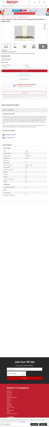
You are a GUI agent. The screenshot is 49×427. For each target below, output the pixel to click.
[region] (24, 422)
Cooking (8, 17)
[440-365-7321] (39, 2)
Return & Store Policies (12, 413)
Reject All (43, 424)
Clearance (9, 395)
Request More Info (25, 79)
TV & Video (9, 392)
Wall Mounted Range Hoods (22, 17)
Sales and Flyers (10, 407)
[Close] (47, 419)
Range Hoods (13, 17)
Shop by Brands (10, 410)
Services (9, 399)
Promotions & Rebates (12, 397)
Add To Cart (25, 70)
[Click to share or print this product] (45, 25)
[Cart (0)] (44, 2)
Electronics (9, 394)
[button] (3, 2)
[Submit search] (45, 6)
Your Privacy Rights (6, 424)
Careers (8, 402)
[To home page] (12, 2)
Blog (8, 408)
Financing (9, 403)
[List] (29, 2)
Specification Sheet (9, 137)
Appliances (4, 17)
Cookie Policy (22, 421)
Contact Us (9, 405)
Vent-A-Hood (9, 58)
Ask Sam (24, 92)
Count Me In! (24, 378)
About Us (9, 400)
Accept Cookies (34, 424)
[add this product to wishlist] (45, 28)
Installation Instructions (10, 134)
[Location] (34, 2)
